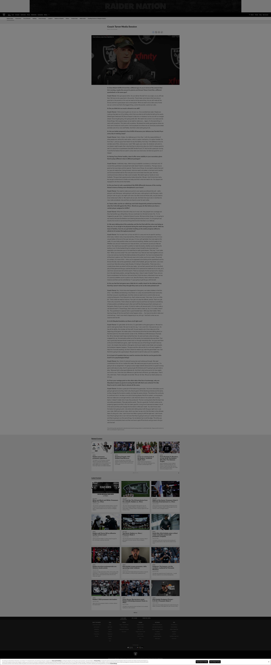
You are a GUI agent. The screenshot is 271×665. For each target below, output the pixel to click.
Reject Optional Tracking (201, 661)
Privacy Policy (97, 660)
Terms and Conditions (57, 660)
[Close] (268, 661)
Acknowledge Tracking (215, 661)
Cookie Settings (113, 663)
